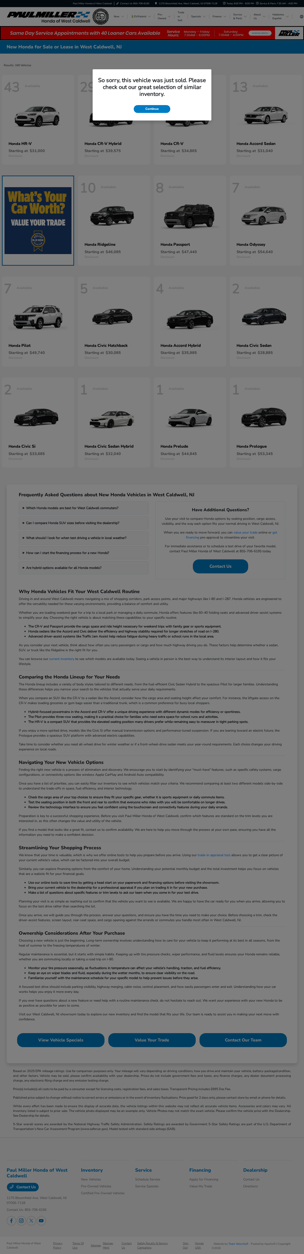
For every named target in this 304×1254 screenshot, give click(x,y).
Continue (152, 109)
